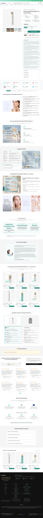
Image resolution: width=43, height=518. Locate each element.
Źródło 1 (6, 232)
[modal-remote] (11, 288)
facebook (25, 478)
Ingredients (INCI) (26, 72)
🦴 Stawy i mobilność (16, 488)
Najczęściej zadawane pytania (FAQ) (27, 487)
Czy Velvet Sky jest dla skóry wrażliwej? (13, 437)
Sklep (9, 3)
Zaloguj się (32, 27)
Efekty (5, 493)
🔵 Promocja (16, 486)
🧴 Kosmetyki (25, 9)
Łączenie (35, 90)
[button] (38, 3)
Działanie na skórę (24, 90)
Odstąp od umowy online (27, 493)
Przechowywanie (26, 74)
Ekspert (31, 90)
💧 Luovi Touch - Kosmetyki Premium (31, 9)
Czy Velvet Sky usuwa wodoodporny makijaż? (13, 434)
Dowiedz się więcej (6, 306)
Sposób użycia (26, 70)
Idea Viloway (5, 487)
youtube (32, 478)
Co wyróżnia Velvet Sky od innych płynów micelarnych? (15, 443)
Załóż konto (25, 27)
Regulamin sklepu (27, 488)
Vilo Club (6, 486)
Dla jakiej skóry (8, 90)
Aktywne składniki (13, 90)
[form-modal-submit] (34, 32)
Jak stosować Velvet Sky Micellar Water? (13, 431)
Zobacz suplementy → (37, 450)
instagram (18, 478)
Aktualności (5, 488)
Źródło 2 (7, 232)
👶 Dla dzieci (16, 495)
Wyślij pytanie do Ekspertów (27, 486)
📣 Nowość (16, 487)
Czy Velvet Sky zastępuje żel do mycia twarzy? (14, 440)
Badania (28, 90)
